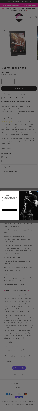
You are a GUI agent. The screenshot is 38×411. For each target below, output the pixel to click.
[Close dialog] (37, 191)
